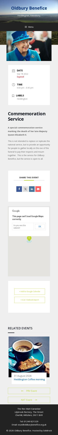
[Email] (38, 189)
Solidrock (47, 430)
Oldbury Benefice (29, 8)
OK (39, 226)
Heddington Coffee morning (29, 379)
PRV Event (31, 390)
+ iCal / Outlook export (30, 300)
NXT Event (26, 399)
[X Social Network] (25, 189)
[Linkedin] (32, 189)
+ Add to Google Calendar (29, 291)
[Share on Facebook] (19, 189)
